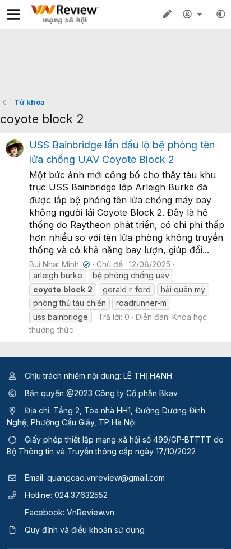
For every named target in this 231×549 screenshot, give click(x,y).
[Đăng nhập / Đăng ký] (194, 14)
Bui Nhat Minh (58, 264)
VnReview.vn (90, 512)
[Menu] (13, 14)
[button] (221, 14)
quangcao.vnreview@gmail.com (106, 477)
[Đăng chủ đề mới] (167, 14)
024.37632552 (81, 495)
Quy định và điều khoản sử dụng (85, 529)
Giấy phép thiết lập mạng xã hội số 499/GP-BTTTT (118, 439)
